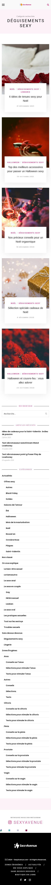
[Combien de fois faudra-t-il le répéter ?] (35, 830)
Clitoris (7, 703)
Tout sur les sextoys (13, 621)
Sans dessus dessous (12, 633)
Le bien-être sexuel (13, 569)
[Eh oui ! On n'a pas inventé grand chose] (26, 830)
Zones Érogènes (9, 650)
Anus (6, 656)
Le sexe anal (10, 580)
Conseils (10, 685)
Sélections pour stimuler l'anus (21, 668)
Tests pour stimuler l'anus (18, 673)
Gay (8, 592)
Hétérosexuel (12, 598)
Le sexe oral (9, 609)
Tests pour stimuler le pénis (19, 743)
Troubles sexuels (12, 627)
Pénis (6, 726)
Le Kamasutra (10, 574)
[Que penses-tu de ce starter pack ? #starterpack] (9, 830)
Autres (9, 487)
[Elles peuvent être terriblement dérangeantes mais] (1, 830)
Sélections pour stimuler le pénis (21, 738)
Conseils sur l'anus (15, 662)
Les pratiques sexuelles (15, 615)
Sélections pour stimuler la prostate (23, 761)
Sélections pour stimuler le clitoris (22, 714)
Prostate (8, 749)
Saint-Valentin (13, 551)
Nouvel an (10, 534)
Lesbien (9, 604)
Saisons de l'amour (13, 505)
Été (7, 510)
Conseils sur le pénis (15, 732)
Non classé (7, 557)
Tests (8, 697)
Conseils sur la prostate (17, 755)
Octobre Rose (12, 539)
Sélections (11, 691)
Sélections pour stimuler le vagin (21, 784)
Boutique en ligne (25, 874)
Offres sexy (9, 481)
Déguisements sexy (28, 89)
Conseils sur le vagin (15, 778)
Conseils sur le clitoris (16, 708)
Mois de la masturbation (18, 522)
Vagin (7, 773)
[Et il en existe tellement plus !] (18, 830)
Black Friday (12, 493)
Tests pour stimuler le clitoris (20, 720)
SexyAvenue (28, 822)
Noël (12, 89)
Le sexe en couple (12, 586)
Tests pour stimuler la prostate (21, 767)
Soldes (9, 499)
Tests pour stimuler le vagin (19, 790)
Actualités (7, 475)
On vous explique (10, 563)
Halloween (13, 162)
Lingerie (25, 92)
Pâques (9, 545)
